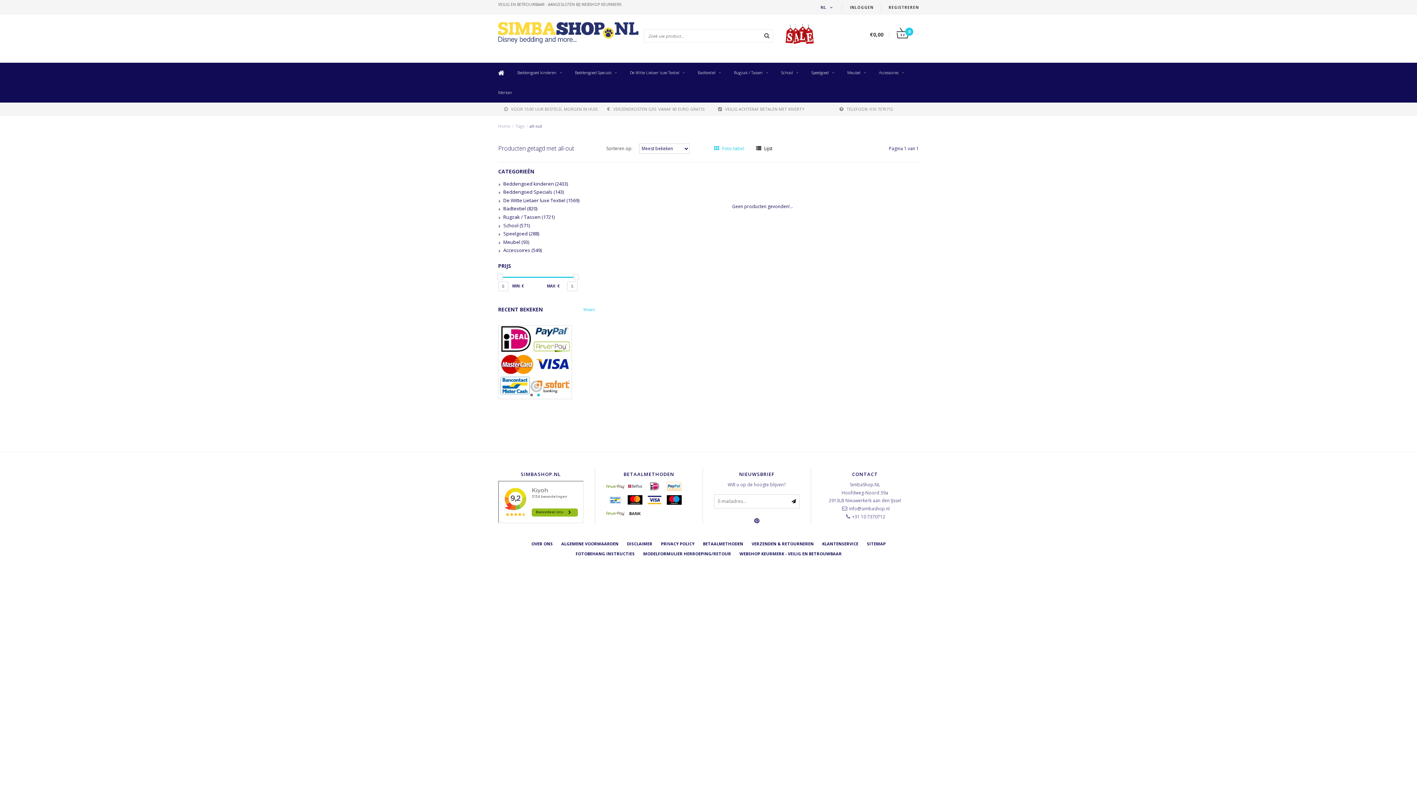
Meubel (854, 72)
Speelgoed (820, 72)
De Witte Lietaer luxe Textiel (654, 72)
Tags (520, 126)
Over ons (542, 543)
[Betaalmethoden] (615, 486)
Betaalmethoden (723, 543)
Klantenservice (840, 543)
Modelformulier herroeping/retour (687, 553)
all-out (536, 126)
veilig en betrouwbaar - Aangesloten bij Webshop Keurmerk (559, 4)
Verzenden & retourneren (783, 543)
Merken (505, 92)
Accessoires (889, 72)
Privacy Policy (677, 543)
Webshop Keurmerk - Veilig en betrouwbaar (790, 553)
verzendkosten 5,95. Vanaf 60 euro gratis (658, 109)
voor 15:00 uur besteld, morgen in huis (554, 109)
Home (504, 126)
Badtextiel (707, 72)
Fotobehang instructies (605, 553)
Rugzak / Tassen (748, 72)
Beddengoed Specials (593, 72)
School (787, 72)
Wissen (589, 309)
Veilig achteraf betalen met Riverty (764, 109)
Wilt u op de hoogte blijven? (757, 485)
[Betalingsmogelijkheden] (546, 362)
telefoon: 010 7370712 (870, 109)
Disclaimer (639, 543)
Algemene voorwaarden (589, 543)
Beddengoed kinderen (536, 72)
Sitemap (876, 543)
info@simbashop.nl (869, 509)
